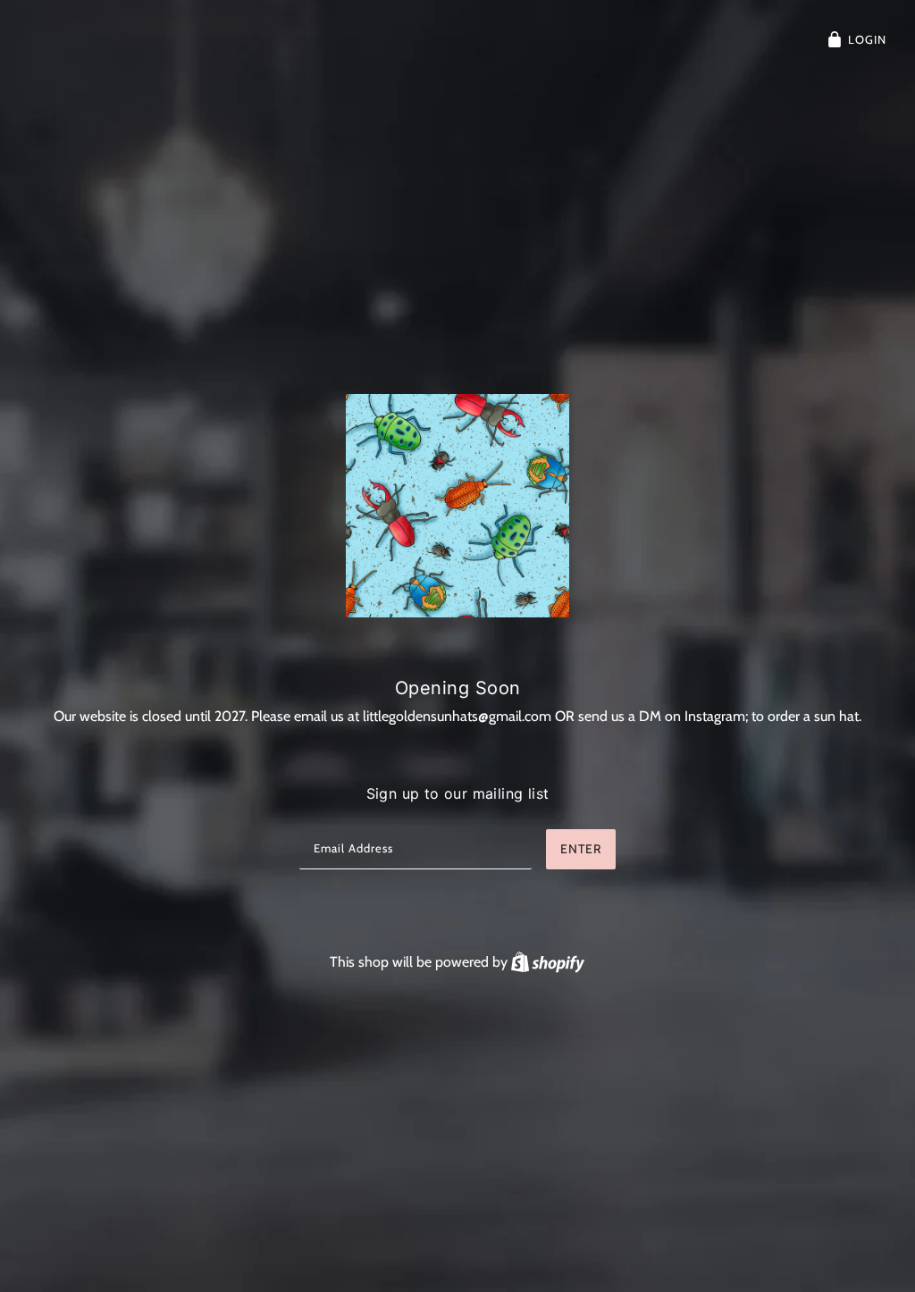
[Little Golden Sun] (457, 506)
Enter (580, 849)
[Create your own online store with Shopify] (547, 961)
